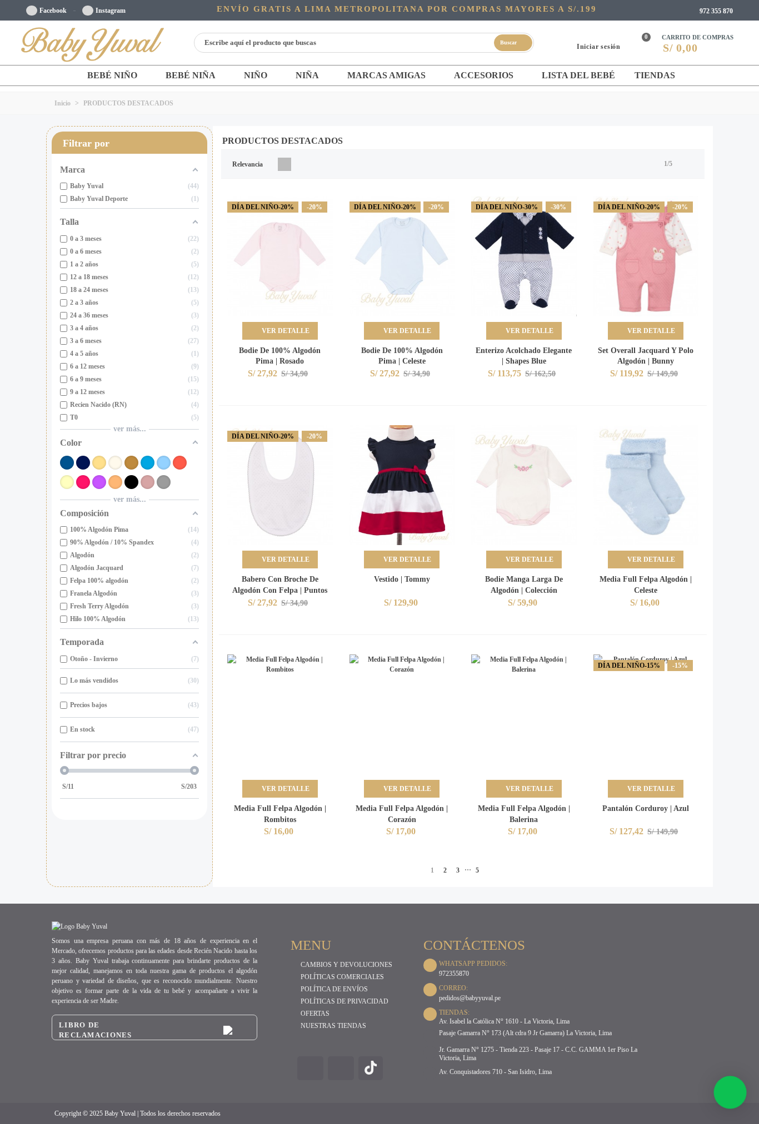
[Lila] (99, 482)
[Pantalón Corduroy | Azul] (646, 714)
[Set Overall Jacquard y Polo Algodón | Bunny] (646, 256)
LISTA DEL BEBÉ (578, 75)
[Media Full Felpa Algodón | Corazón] (402, 714)
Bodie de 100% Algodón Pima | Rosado (280, 356)
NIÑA (307, 75)
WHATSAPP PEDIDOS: (473, 963)
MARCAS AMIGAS (386, 75)
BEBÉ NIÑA (191, 75)
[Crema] (67, 482)
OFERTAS (315, 1013)
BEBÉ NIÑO (112, 75)
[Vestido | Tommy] (402, 485)
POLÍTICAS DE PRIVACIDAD (344, 1001)
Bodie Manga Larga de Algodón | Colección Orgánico (524, 590)
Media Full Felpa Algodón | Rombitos (280, 814)
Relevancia (248, 164)
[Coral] (180, 463)
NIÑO (255, 75)
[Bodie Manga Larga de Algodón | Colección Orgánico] (524, 485)
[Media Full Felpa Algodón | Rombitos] (280, 714)
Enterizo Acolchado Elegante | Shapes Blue (524, 356)
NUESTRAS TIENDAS (333, 1026)
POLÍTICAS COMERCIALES (342, 977)
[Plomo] (164, 482)
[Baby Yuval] (93, 42)
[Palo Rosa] (147, 482)
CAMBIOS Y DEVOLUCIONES (346, 965)
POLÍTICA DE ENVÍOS (334, 989)
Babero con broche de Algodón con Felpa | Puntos (279, 584)
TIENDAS (655, 75)
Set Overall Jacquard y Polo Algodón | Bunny (645, 356)
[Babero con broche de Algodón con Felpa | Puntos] (280, 485)
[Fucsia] (83, 482)
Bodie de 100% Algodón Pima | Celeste (402, 356)
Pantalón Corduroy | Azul (645, 808)
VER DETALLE (284, 331)
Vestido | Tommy (402, 579)
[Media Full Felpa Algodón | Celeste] (646, 485)
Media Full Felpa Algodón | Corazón (402, 814)
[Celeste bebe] (164, 463)
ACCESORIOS (483, 75)
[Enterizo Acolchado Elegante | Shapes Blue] (524, 256)
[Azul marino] (83, 463)
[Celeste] (147, 463)
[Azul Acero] (67, 463)
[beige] (99, 463)
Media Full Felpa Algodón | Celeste (646, 584)
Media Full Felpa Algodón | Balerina (524, 814)
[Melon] (115, 482)
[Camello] (131, 463)
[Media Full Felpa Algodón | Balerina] (524, 714)
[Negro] (131, 482)
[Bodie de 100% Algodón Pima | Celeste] (402, 256)
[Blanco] (115, 463)
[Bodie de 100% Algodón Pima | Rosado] (280, 256)
